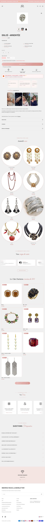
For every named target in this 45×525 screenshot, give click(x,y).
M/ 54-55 (8, 57)
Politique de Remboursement (6, 502)
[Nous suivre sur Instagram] (5, 517)
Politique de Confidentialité (6, 504)
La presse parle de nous (6, 506)
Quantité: (3, 50)
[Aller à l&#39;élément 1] (18, 29)
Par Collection (19, 502)
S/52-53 (3, 57)
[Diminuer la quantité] (3, 52)
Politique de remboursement (6, 511)
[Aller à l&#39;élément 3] (26, 29)
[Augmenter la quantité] (8, 52)
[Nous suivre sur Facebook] (2, 517)
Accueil (18, 498)
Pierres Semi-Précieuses (21, 504)
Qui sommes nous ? (5, 508)
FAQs (3, 498)
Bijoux (18, 500)
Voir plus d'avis (22, 270)
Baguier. (19, 116)
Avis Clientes (19, 506)
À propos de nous (19, 508)
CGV (2, 500)
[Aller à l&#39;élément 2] (22, 29)
